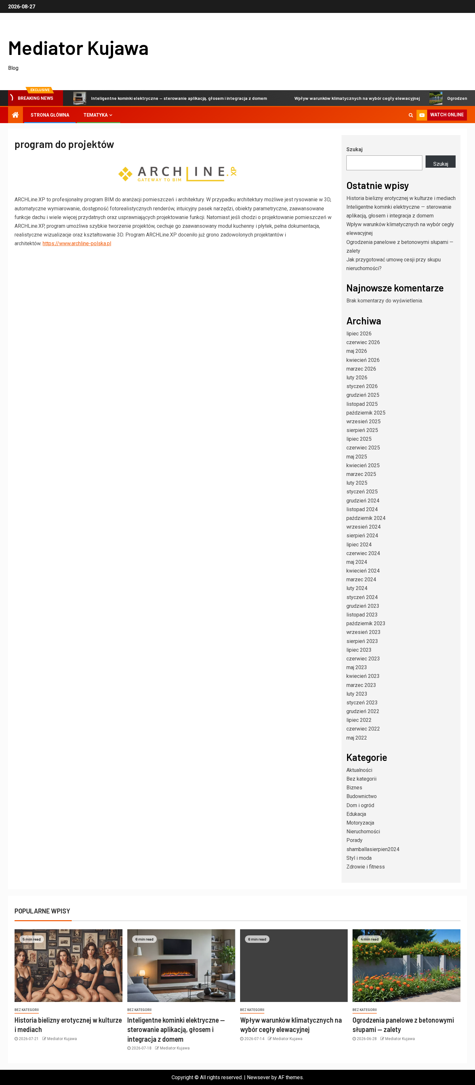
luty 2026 (356, 377)
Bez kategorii (361, 779)
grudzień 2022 (362, 711)
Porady (354, 840)
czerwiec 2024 (363, 553)
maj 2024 (356, 562)
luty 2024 (356, 588)
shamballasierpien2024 (372, 849)
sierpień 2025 (362, 430)
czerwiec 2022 (363, 729)
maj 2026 (356, 351)
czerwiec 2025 (363, 448)
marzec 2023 (361, 685)
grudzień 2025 (362, 395)
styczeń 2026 (362, 386)
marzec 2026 (361, 369)
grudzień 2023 (362, 606)
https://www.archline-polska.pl (77, 243)
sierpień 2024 (362, 535)
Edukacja (356, 814)
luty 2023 (356, 694)
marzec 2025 (361, 474)
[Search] (411, 115)
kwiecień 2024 (363, 571)
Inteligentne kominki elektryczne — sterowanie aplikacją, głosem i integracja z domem (160, 98)
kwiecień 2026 (363, 360)
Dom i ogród (360, 805)
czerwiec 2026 (363, 342)
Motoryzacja (360, 823)
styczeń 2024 (362, 597)
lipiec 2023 (359, 650)
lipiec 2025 (359, 439)
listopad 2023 (362, 615)
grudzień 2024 (362, 501)
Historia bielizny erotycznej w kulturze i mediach (401, 198)
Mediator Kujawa (78, 47)
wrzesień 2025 (363, 421)
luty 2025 (356, 483)
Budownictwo (361, 796)
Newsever (258, 1077)
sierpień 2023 (362, 641)
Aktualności (359, 770)
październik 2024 (365, 518)
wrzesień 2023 (363, 632)
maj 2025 (356, 457)
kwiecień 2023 (363, 676)
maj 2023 (356, 667)
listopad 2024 (362, 509)
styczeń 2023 (362, 703)
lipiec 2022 (359, 720)
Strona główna (50, 115)
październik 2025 (365, 413)
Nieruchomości (363, 831)
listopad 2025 (362, 404)
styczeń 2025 (362, 492)
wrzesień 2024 (363, 527)
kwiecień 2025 (363, 465)
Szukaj (354, 149)
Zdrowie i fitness (365, 867)
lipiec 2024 (359, 545)
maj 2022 (356, 738)
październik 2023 (365, 623)
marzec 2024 (361, 579)
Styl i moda (359, 858)
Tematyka (95, 115)
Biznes (354, 788)
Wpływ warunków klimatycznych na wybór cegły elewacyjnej (338, 98)
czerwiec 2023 (363, 659)
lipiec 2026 (359, 334)
